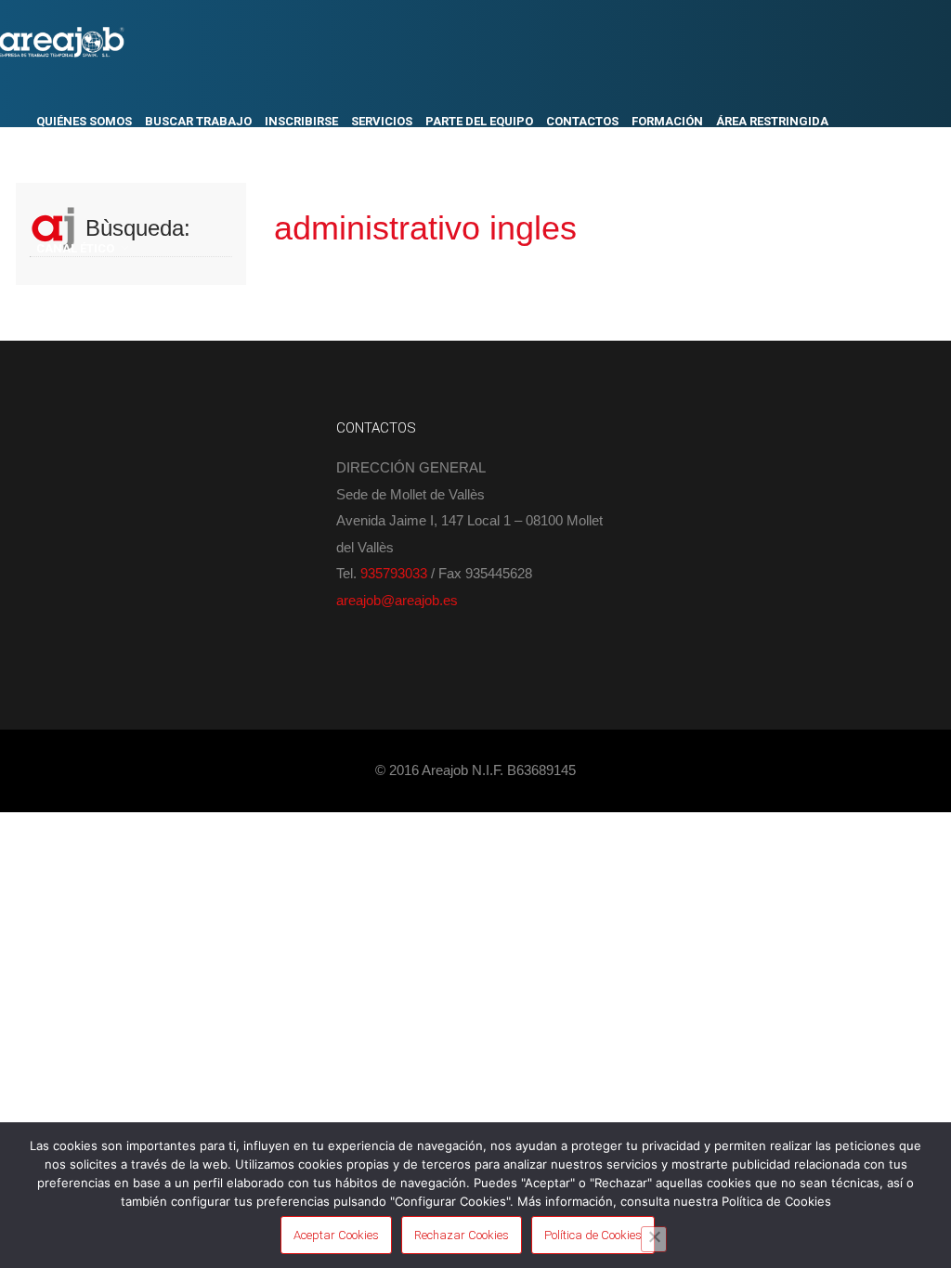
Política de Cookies (593, 1235)
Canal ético (75, 248)
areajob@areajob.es (397, 600)
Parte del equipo (479, 121)
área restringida (772, 121)
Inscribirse (301, 121)
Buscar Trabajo (198, 121)
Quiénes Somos (84, 121)
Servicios (381, 121)
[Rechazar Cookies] (654, 1239)
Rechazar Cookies (461, 1235)
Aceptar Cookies (336, 1235)
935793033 (393, 573)
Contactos (582, 121)
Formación (667, 121)
